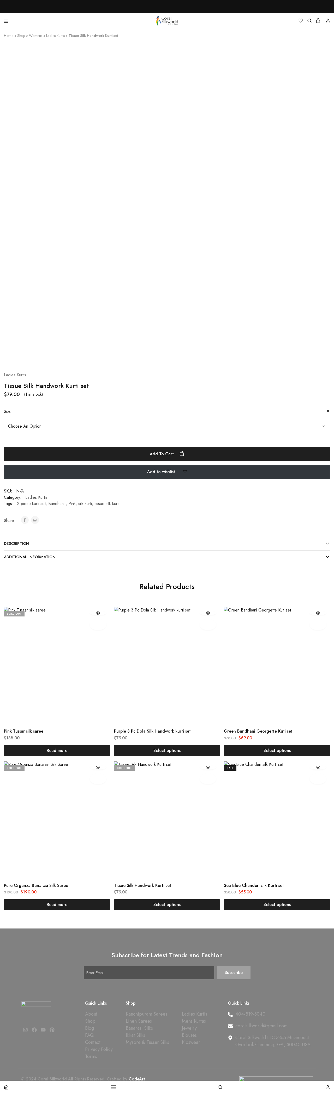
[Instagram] (25, 1029)
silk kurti (85, 504)
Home (8, 35)
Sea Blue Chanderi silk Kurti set (254, 885)
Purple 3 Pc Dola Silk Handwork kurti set (152, 731)
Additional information (30, 557)
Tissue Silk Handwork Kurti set (142, 885)
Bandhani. (57, 504)
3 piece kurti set (31, 504)
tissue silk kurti (106, 504)
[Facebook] (34, 1029)
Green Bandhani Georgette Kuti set (258, 731)
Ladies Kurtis (55, 35)
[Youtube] (43, 1029)
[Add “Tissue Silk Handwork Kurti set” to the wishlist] (208, 778)
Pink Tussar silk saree (23, 731)
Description (16, 543)
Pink (72, 504)
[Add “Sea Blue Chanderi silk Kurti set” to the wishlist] (318, 778)
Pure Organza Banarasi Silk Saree (36, 885)
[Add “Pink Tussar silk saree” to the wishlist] (98, 624)
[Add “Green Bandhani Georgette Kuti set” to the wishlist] (318, 624)
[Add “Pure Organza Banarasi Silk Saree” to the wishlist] (98, 778)
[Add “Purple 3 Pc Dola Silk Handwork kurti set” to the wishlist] (208, 624)
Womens (35, 35)
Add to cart (162, 454)
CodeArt (137, 1079)
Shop (21, 35)
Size (7, 412)
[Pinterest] (52, 1029)
